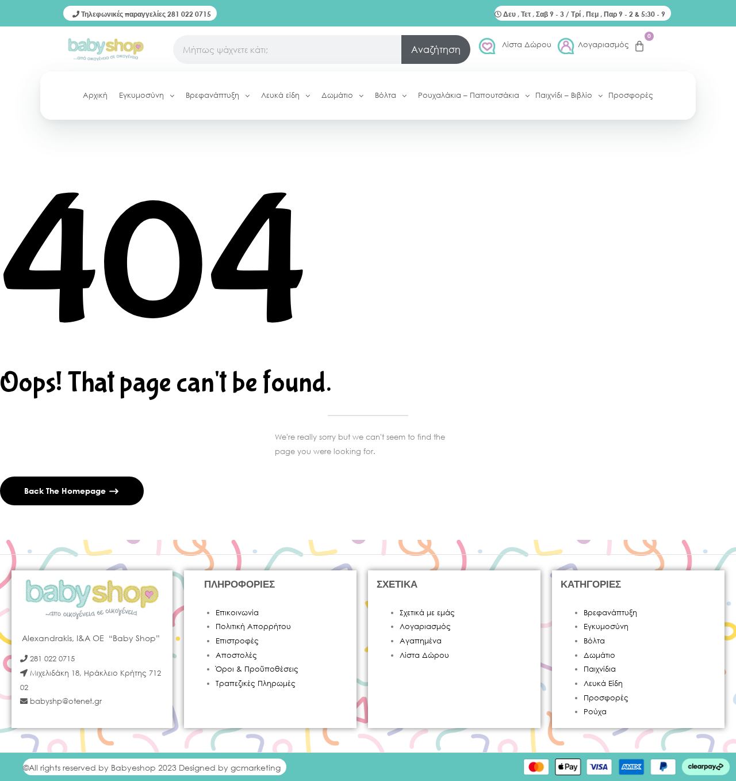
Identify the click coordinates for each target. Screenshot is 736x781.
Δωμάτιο (599, 655)
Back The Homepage (66, 491)
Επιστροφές (237, 641)
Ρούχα (595, 712)
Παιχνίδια (600, 669)
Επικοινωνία (237, 613)
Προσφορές (606, 698)
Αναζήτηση (436, 49)
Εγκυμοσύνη (606, 626)
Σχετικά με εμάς (427, 613)
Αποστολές (236, 655)
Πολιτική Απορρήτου (253, 626)
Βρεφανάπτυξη (610, 613)
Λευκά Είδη (603, 683)
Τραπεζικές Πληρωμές (256, 683)
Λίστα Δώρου (526, 44)
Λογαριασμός (603, 44)
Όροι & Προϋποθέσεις (257, 669)
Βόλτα (594, 641)
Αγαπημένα (421, 641)
